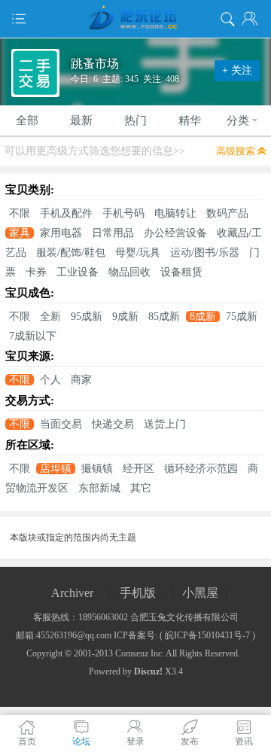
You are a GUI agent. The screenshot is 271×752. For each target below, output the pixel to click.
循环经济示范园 (201, 468)
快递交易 (113, 424)
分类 (238, 120)
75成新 (241, 316)
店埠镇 (56, 468)
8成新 (203, 316)
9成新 (125, 316)
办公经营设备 (175, 233)
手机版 (138, 592)
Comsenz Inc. (139, 653)
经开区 (138, 468)
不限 (19, 213)
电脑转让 (175, 213)
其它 (140, 488)
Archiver (72, 592)
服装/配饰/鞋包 (70, 252)
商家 (81, 379)
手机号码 (123, 213)
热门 (135, 120)
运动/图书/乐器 (204, 252)
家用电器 (61, 233)
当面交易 (61, 424)
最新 (81, 120)
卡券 (36, 272)
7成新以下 (32, 336)
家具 (19, 233)
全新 (50, 316)
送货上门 (165, 424)
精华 (189, 120)
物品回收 (129, 272)
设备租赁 (181, 272)
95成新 (86, 316)
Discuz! (148, 671)
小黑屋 (200, 592)
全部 (27, 120)
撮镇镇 (97, 468)
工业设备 (77, 272)
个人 (50, 379)
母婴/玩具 (137, 252)
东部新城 (99, 488)
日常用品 (113, 233)
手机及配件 (66, 213)
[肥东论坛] (135, 19)
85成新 (164, 316)
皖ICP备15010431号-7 (207, 635)
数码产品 (227, 213)
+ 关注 (237, 70)
